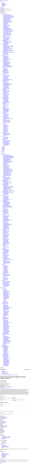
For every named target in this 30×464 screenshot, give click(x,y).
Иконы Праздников (6, 78)
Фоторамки (4, 135)
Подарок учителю (5, 364)
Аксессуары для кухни (6, 94)
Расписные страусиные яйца (7, 188)
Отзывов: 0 (5, 386)
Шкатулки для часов (6, 141)
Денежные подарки (6, 44)
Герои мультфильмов (6, 160)
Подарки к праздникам (5, 142)
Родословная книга (6, 204)
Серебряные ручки (5, 131)
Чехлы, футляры (5, 92)
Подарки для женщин (3, 147)
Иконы (3, 74)
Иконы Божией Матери (6, 216)
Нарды (4, 106)
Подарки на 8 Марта (6, 144)
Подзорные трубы (5, 298)
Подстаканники (5, 96)
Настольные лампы (6, 86)
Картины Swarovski (6, 197)
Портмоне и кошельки (6, 91)
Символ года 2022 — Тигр (7, 32)
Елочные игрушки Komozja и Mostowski (8, 16)
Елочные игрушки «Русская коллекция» (8, 17)
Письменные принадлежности (7, 307)
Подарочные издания (6, 62)
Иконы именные (5, 77)
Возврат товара (4, 441)
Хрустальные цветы (6, 193)
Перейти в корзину (3, 369)
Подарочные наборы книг (6, 63)
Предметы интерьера (4, 116)
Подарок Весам (5, 347)
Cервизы (3, 67)
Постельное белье (5, 73)
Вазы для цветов (5, 303)
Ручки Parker (5, 127)
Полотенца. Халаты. (6, 72)
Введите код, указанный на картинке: (5, 414)
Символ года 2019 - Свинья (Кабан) (8, 30)
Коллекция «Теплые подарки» (7, 28)
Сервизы (4, 310)
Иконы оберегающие (6, 80)
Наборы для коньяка (6, 101)
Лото (4, 105)
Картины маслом (5, 58)
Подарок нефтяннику (6, 360)
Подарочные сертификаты (5, 446)
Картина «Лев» (2, 430)
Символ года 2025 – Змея (6, 34)
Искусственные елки (6, 167)
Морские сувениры (6, 85)
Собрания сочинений (6, 64)
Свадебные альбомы (6, 134)
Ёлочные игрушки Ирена (6, 158)
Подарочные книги (4, 60)
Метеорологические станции (7, 84)
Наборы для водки (5, 100)
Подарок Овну (5, 351)
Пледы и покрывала (6, 71)
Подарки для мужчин (3, 148)
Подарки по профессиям (5, 355)
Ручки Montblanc (5, 126)
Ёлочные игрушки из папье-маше (7, 20)
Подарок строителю (6, 363)
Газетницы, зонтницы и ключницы (8, 118)
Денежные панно (5, 56)
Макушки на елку (5, 23)
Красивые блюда (5, 95)
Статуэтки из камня (6, 179)
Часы (4, 301)
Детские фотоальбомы (6, 133)
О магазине (3, 3)
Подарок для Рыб (5, 349)
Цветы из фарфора (5, 54)
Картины (3, 195)
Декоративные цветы (5, 51)
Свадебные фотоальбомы (6, 340)
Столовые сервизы (5, 69)
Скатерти (4, 214)
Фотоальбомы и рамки (6, 331)
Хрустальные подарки (6, 343)
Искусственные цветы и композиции (8, 52)
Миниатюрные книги (6, 61)
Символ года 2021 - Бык (6, 172)
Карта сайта (3, 438)
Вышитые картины (6, 55)
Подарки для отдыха (4, 112)
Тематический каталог (3, 287)
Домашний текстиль (4, 211)
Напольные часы (5, 136)
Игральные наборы (6, 104)
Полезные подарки (5, 329)
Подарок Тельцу (5, 354)
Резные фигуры (5, 26)
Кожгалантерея (4, 89)
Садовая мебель (5, 256)
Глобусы (4, 81)
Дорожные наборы (5, 109)
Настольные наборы (6, 87)
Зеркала (4, 119)
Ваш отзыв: (1, 405)
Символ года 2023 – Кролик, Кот (7, 33)
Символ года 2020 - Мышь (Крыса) (8, 31)
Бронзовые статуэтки (6, 39)
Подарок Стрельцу (5, 353)
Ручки (3, 123)
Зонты (4, 304)
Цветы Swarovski (5, 53)
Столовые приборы (6, 183)
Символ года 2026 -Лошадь (7, 35)
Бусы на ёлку (5, 24)
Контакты (3, 5)
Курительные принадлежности (7, 83)
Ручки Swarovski (5, 128)
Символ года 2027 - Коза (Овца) (7, 15)
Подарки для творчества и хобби (6, 65)
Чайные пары (5, 209)
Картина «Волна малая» (3, 417)
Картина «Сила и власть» (3, 426)
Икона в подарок (5, 292)
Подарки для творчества (6, 326)
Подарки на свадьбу (3, 149)
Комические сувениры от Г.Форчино (8, 186)
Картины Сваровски (6, 27)
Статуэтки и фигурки (6, 311)
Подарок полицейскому (6, 362)
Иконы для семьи (5, 218)
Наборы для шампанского (6, 102)
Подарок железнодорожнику (7, 358)
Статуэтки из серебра (6, 37)
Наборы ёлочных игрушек (6, 22)
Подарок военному (6, 357)
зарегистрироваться (6, 0)
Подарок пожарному (6, 361)
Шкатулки (3, 139)
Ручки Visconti (5, 270)
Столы (4, 263)
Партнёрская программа (5, 453)
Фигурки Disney (5, 49)
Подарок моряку (5, 359)
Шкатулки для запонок (6, 140)
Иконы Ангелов (5, 76)
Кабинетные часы (5, 223)
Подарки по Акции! (4, 345)
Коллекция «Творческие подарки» (8, 29)
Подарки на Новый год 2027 (5, 14)
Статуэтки (3, 36)
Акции (3, 447)
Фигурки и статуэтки (6, 88)
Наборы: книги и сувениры (7, 202)
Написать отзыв (10, 386)
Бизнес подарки (3, 151)
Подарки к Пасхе (5, 145)
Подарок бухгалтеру (6, 356)
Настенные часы (5, 137)
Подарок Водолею (5, 348)
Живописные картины (6, 291)
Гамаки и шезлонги (6, 113)
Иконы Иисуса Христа (6, 75)
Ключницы (4, 90)
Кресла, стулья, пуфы (6, 120)
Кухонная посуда (4, 93)
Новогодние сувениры (6, 25)
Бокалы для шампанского (6, 334)
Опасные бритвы (5, 111)
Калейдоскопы (5, 45)
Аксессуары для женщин (6, 249)
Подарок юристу (5, 365)
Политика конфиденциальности (6, 436)
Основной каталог (2, 153)
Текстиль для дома (5, 313)
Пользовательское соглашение (6, 437)
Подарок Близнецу (5, 346)
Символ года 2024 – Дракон (7, 174)
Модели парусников (6, 225)
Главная (3, 2)
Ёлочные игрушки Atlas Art (7, 18)
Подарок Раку (5, 352)
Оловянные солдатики (6, 47)
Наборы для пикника (6, 114)
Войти (1, 0)
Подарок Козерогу (5, 350)
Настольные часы (5, 138)
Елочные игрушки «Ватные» (7, 19)
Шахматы (4, 107)
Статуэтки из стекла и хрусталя (7, 38)
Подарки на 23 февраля (6, 143)
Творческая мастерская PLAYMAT (8, 66)
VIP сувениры (5, 289)
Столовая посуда (5, 312)
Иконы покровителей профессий (7, 79)
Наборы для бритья (6, 110)
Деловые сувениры (6, 82)
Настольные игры (4, 103)
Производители (4, 4)
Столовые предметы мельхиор (7, 42)
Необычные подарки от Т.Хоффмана (8, 46)
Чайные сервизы (5, 68)
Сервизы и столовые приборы (7, 341)
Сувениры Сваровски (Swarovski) (7, 48)
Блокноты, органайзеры (6, 230)
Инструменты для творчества (7, 207)
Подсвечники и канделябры (7, 121)
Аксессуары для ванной (6, 117)
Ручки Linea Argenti (6, 125)
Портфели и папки (5, 232)
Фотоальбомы (4, 132)
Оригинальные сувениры (6, 337)
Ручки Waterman (5, 130)
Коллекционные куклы (6, 165)
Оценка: (1, 412)
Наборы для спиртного (5, 97)
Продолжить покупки (26, 369)
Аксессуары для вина (6, 98)
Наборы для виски (5, 99)
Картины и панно (5, 305)
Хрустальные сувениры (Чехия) (7, 190)
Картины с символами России (7, 59)
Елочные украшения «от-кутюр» (7, 21)
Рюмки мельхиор (5, 41)
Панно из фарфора (5, 200)
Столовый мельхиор (4, 40)
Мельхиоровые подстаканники (7, 181)
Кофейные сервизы (6, 70)
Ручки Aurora (5, 124)
